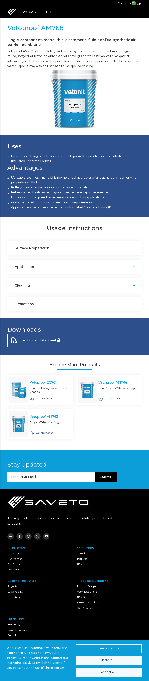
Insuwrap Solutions (88, 602)
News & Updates (17, 630)
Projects (12, 586)
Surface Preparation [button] (32, 248)
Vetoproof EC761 (43, 382)
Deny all (108, 660)
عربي (139, 3)
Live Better (14, 569)
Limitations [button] (24, 304)
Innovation (13, 597)
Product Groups (86, 586)
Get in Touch (14, 635)
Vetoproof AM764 (112, 382)
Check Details (108, 648)
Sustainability (15, 591)
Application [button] (24, 267)
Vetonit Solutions (87, 591)
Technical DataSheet (38, 340)
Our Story (13, 553)
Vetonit (81, 553)
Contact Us (124, 3)
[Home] (29, 12)
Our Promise (14, 559)
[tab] (74, 248)
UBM (80, 564)
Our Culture (14, 564)
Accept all (109, 672)
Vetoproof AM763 (44, 417)
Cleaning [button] (22, 285)
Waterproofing (44, 398)
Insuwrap (82, 559)
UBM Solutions (85, 597)
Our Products (85, 608)
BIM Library (13, 624)
